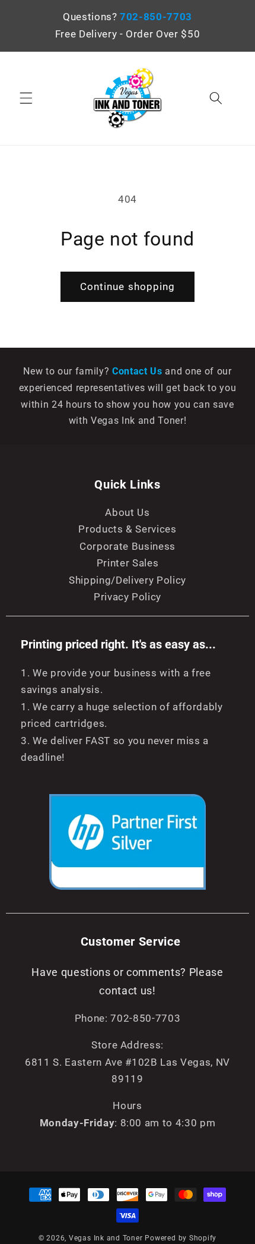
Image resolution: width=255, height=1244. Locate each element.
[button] (26, 98)
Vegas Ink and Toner (106, 1238)
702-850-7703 (156, 17)
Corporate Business (127, 546)
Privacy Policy (127, 597)
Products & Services (127, 529)
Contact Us (138, 371)
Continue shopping (128, 286)
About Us (127, 512)
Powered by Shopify (180, 1238)
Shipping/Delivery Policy (127, 580)
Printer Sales (128, 563)
